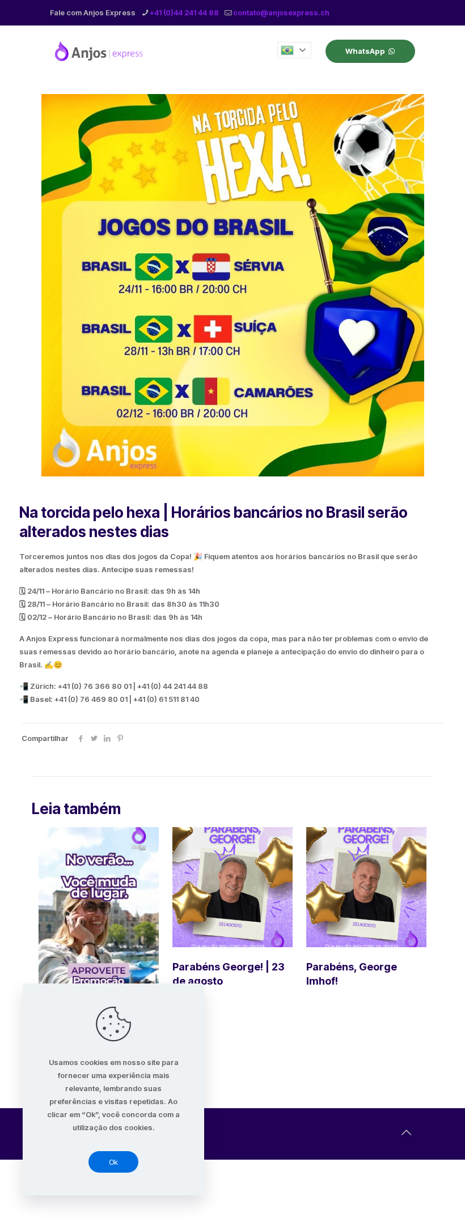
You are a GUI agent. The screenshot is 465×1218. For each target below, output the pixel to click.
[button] (294, 50)
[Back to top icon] (406, 1132)
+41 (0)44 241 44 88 (184, 12)
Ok (113, 1161)
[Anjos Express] (100, 50)
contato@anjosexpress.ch (281, 12)
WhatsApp (365, 51)
